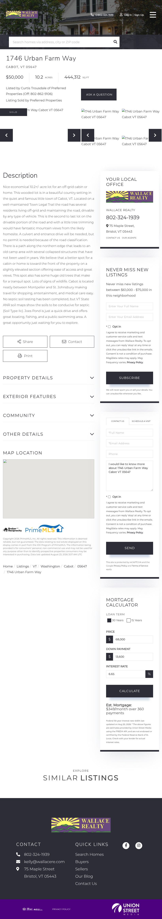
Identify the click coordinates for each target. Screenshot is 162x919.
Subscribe (129, 378)
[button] (115, 42)
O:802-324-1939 (104, 15)
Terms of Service (140, 565)
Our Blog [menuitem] (84, 876)
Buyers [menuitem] (82, 862)
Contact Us (113, 238)
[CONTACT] (99, 94)
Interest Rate (117, 666)
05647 (82, 566)
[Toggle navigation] (153, 14)
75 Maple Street (39, 873)
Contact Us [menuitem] (86, 883)
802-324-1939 (122, 217)
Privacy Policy (135, 362)
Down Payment (118, 649)
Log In (128, 15)
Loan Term (115, 614)
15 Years (136, 620)
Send (130, 548)
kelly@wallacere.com (44, 862)
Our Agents (129, 238)
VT (35, 566)
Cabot (68, 566)
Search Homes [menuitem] (89, 854)
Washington (50, 566)
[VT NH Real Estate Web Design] (125, 909)
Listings (23, 566)
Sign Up (139, 15)
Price (110, 631)
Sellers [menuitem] (81, 869)
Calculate (129, 691)
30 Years (117, 620)
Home (8, 566)
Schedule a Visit (141, 421)
